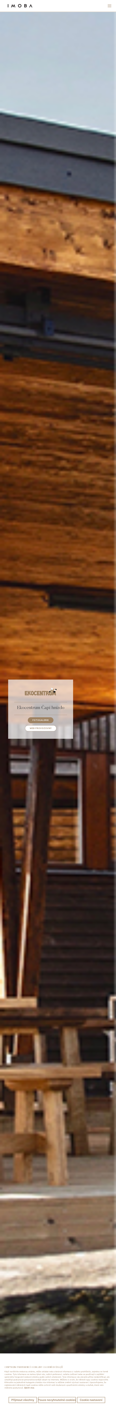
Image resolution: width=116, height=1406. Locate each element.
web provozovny (41, 728)
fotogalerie (40, 720)
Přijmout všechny (22, 1399)
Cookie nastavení (91, 1399)
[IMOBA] (20, 5)
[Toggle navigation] (109, 6)
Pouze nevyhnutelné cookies (57, 1399)
